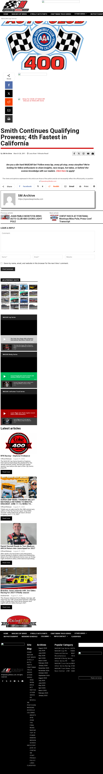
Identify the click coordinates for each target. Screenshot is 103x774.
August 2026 (43, 648)
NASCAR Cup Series (9, 18)
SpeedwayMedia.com (48, 181)
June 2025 (42, 683)
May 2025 (42, 685)
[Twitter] (79, 154)
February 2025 (43, 693)
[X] (9, 93)
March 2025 (43, 690)
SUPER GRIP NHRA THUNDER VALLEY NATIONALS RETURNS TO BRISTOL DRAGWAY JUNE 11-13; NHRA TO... (18, 502)
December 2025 (44, 668)
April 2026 (42, 658)
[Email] (9, 110)
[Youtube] (88, 154)
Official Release (6, 459)
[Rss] (18, 681)
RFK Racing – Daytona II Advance (15, 456)
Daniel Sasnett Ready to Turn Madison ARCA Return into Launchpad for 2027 (18, 547)
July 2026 (42, 650)
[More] (94, 186)
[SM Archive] (9, 199)
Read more (6, 472)
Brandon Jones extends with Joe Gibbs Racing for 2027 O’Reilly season (18, 591)
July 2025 (42, 680)
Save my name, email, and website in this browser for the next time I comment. (36, 263)
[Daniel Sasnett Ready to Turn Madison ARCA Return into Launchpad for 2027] (19, 534)
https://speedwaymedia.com (30, 199)
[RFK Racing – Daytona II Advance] (19, 443)
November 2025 (44, 670)
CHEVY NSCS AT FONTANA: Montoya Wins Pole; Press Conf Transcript (75, 219)
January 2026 (43, 665)
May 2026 (42, 655)
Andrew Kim (5, 596)
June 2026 (42, 653)
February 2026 (43, 663)
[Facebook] (9, 85)
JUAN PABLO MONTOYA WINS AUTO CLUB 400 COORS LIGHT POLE (26, 219)
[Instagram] (84, 154)
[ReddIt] (9, 102)
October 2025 (43, 673)
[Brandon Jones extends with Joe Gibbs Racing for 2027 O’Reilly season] (19, 578)
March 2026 (43, 660)
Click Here (61, 171)
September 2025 (44, 675)
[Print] (9, 119)
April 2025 (42, 688)
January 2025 (43, 695)
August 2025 (43, 678)
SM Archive (7, 153)
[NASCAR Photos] (93, 154)
